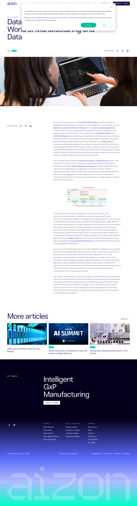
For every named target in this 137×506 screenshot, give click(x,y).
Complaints (126, 453)
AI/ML (14, 51)
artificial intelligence (61, 136)
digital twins (58, 128)
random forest (73, 238)
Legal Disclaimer (96, 453)
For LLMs (91, 443)
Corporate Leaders (73, 436)
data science (107, 142)
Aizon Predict (48, 433)
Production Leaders (73, 430)
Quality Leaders (72, 427)
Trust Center (93, 439)
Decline (104, 25)
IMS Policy (117, 453)
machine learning (86, 161)
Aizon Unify (47, 430)
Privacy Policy (108, 453)
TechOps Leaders (72, 433)
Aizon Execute (48, 427)
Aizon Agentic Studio (51, 436)
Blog (89, 430)
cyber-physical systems (102, 128)
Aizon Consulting (49, 439)
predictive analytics (104, 133)
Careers (91, 433)
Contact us (92, 436)
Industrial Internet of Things (74, 128)
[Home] (12, 3)
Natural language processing (83, 166)
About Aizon (92, 427)
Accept (88, 25)
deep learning (102, 161)
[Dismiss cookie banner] (111, 7)
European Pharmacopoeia (81, 241)
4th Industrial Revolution (88, 122)
